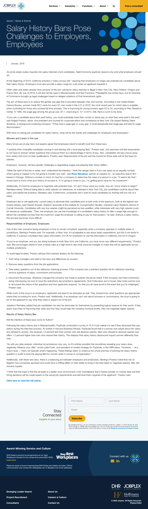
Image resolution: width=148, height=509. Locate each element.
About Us (53, 491)
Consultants (13, 503)
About (103, 6)
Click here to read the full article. (24, 380)
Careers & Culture (57, 497)
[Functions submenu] (94, 5)
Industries (70, 6)
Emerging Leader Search (19, 491)
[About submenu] (108, 5)
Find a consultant (134, 6)
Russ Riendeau (80, 173)
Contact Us (53, 503)
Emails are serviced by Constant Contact (124, 428)
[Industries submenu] (77, 5)
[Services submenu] (59, 5)
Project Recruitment (17, 497)
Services (53, 6)
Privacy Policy (135, 503)
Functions (87, 6)
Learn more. (11, 460)
